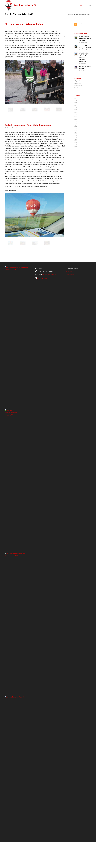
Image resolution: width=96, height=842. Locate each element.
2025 (75, 100)
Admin (26, 27)
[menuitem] (81, 5)
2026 (75, 98)
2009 (75, 135)
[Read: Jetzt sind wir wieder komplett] (76, 67)
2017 (75, 117)
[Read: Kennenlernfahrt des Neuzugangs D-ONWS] (76, 46)
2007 (75, 140)
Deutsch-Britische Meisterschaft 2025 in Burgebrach (85, 38)
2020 (75, 110)
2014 (75, 123)
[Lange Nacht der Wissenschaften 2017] (35, 82)
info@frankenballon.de (49, 275)
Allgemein (18, 27)
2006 (75, 142)
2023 (75, 103)
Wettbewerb (78, 88)
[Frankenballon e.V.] (8, 5)
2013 (75, 126)
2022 (75, 105)
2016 (75, 119)
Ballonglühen (78, 83)
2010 (75, 133)
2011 (75, 130)
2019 (75, 112)
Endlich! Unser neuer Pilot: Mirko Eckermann (28, 125)
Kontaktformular (42, 278)
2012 (75, 128)
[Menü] (81, 5)
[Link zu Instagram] (89, 5)
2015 (75, 121)
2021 (75, 107)
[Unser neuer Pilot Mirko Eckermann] (35, 215)
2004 (75, 147)
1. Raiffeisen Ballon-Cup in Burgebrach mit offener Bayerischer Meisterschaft (84, 57)
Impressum (69, 271)
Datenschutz (70, 275)
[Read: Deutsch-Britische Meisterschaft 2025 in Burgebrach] (76, 37)
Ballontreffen (78, 85)
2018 (75, 114)
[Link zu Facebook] (87, 5)
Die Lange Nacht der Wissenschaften (24, 24)
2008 (75, 137)
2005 (75, 144)
